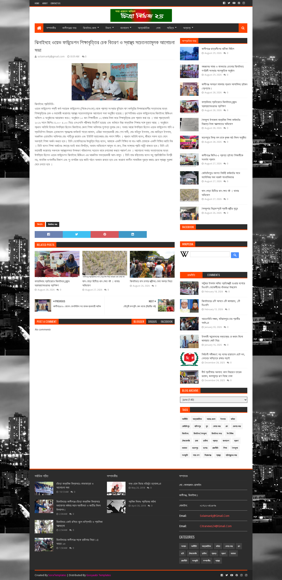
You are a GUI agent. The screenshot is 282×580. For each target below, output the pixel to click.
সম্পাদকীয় (51, 27)
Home (37, 3)
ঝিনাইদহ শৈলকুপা (200, 433)
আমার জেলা (211, 419)
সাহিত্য (170, 27)
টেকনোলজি (186, 440)
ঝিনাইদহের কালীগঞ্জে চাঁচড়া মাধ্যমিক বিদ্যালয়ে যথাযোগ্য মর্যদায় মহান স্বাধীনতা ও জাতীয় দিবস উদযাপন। (78, 505)
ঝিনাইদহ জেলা (89, 27)
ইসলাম (223, 419)
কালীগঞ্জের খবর (69, 27)
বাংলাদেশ (124, 27)
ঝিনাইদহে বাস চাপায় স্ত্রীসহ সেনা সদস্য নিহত (151, 281)
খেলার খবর (216, 426)
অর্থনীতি (185, 419)
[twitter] (229, 3)
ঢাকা (196, 440)
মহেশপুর (195, 448)
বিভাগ (108, 27)
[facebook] (224, 3)
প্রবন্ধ (215, 440)
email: (183, 515)
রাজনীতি (215, 448)
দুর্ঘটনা (205, 440)
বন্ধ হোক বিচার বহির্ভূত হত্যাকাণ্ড (145, 483)
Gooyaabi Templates (98, 575)
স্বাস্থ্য (218, 455)
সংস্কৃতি (185, 455)
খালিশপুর (197, 426)
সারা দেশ (196, 455)
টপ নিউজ (230, 433)
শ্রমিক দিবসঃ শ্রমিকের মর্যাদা (142, 501)
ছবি (182, 553)
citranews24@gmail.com (216, 526)
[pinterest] (239, 3)
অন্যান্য (187, 27)
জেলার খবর (237, 426)
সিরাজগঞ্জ (208, 455)
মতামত (184, 448)
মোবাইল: (183, 505)
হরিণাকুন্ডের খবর (231, 455)
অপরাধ (183, 546)
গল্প (227, 426)
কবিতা (233, 419)
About (44, 3)
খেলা (158, 27)
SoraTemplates (57, 575)
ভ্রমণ (236, 440)
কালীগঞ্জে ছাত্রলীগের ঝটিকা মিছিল (218, 48)
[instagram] (244, 3)
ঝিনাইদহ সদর (52, 224)
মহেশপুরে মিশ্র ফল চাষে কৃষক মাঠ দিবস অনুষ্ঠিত (224, 137)
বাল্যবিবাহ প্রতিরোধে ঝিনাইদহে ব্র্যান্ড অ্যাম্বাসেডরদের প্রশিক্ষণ (52, 283)
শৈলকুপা (235, 448)
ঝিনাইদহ (185, 433)
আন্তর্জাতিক (143, 27)
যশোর (205, 448)
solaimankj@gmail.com (214, 515)
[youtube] (234, 3)
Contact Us (55, 3)
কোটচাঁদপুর (185, 426)
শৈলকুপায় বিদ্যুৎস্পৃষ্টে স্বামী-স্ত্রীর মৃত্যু (220, 208)
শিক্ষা (225, 448)
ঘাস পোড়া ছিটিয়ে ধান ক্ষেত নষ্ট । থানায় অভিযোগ (101, 283)
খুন (207, 426)
